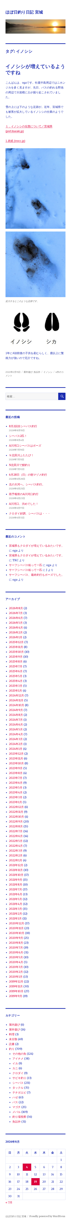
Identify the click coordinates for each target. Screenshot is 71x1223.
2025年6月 (16, 671)
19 (35, 1181)
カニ (15, 1068)
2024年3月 (16, 739)
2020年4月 (16, 962)
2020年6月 (16, 952)
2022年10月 (16, 816)
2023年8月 (16, 773)
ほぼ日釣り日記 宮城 (24, 12)
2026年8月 (16, 608)
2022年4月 (16, 845)
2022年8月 (16, 826)
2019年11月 (16, 986)
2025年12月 (16, 642)
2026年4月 (16, 627)
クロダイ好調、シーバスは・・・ (29, 513)
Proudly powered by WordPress (47, 1216)
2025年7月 (15, 666)
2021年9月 (15, 879)
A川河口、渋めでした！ (23, 503)
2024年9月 (16, 710)
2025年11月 (16, 647)
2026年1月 (15, 637)
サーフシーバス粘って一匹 (25, 565)
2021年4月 (15, 904)
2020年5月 (16, 957)
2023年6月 (16, 782)
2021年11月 (16, 870)
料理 (11, 1034)
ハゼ (15, 1097)
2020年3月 (16, 967)
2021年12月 (16, 865)
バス (15, 1102)
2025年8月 (16, 661)
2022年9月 (16, 821)
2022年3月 (16, 850)
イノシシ (47, 372)
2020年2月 (16, 971)
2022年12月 (16, 807)
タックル (17, 1087)
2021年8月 (15, 884)
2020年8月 (16, 942)
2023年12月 (16, 753)
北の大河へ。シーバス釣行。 (27, 484)
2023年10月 (16, 763)
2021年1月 (15, 918)
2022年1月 (15, 860)
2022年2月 (16, 855)
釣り (11, 1049)
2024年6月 (16, 724)
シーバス (17, 1082)
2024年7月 (16, 719)
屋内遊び (14, 1024)
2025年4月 (16, 681)
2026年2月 (16, 632)
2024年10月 (16, 705)
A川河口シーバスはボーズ (25, 445)
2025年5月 (15, 676)
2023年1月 (15, 802)
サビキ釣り (19, 1078)
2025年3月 (15, 685)
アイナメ (17, 1058)
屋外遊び (28, 372)
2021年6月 (15, 894)
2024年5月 (16, 729)
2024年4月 (16, 734)
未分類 (13, 1039)
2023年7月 (15, 778)
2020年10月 (16, 933)
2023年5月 (15, 787)
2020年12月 (16, 923)
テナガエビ (19, 1092)
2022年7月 (16, 831)
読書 (11, 1044)
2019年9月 (15, 996)
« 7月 (9, 1202)
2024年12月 (16, 695)
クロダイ (17, 1073)
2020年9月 (16, 938)
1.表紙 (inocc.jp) (15, 140)
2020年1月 (16, 976)
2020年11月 (16, 928)
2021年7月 (15, 889)
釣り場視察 (19, 1116)
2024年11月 (16, 700)
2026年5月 (16, 622)
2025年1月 (15, 690)
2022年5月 (16, 841)
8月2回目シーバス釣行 (23, 426)
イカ (15, 1063)
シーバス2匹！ (18, 436)
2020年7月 (16, 947)
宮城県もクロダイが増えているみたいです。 (36, 545)
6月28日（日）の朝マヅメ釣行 (28, 474)
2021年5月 (15, 899)
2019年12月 (16, 981)
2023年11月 (16, 758)
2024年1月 (15, 748)
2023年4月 (16, 792)
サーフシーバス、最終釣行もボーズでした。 (36, 574)
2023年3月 (15, 797)
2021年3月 (15, 908)
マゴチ (16, 1107)
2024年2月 (16, 744)
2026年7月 (16, 613)
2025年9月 (16, 656)
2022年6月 (16, 836)
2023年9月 (16, 768)
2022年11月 (16, 811)
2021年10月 (16, 875)
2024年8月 (16, 715)
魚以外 (37, 372)
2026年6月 (16, 618)
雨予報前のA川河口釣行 (23, 494)
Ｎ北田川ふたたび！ (21, 455)
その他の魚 (19, 1053)
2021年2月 (15, 913)
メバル (16, 1112)
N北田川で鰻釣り (19, 465)
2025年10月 (16, 651)
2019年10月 (16, 991)
